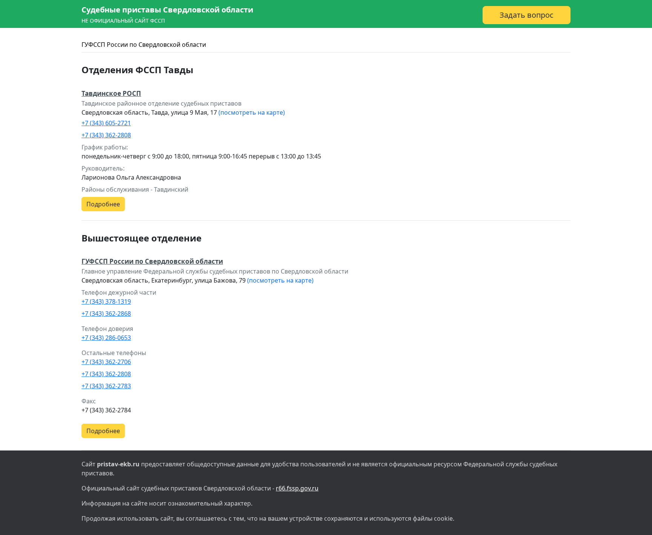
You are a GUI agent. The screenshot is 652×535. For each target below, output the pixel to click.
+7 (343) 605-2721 (106, 123)
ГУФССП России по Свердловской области (144, 44)
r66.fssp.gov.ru (297, 488)
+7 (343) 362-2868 (106, 313)
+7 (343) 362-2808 (106, 135)
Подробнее (103, 204)
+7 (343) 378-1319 (106, 301)
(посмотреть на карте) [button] (251, 112)
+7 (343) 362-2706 (106, 362)
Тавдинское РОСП (111, 93)
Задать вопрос (527, 15)
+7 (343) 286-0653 (106, 338)
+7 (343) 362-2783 (106, 386)
